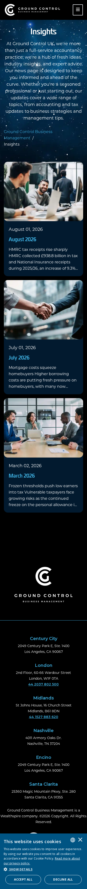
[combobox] (72, 840)
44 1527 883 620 (43, 717)
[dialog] (43, 861)
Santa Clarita (43, 784)
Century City (43, 638)
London (43, 665)
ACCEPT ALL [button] (23, 879)
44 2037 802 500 (43, 684)
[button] (43, 869)
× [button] (80, 840)
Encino (43, 757)
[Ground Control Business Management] (32, 10)
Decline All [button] (63, 879)
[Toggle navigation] (78, 9)
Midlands (43, 698)
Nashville (43, 730)
